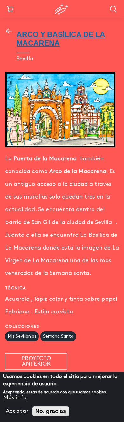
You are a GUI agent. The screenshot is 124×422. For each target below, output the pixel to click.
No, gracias (50, 411)
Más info (15, 397)
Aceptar (17, 411)
